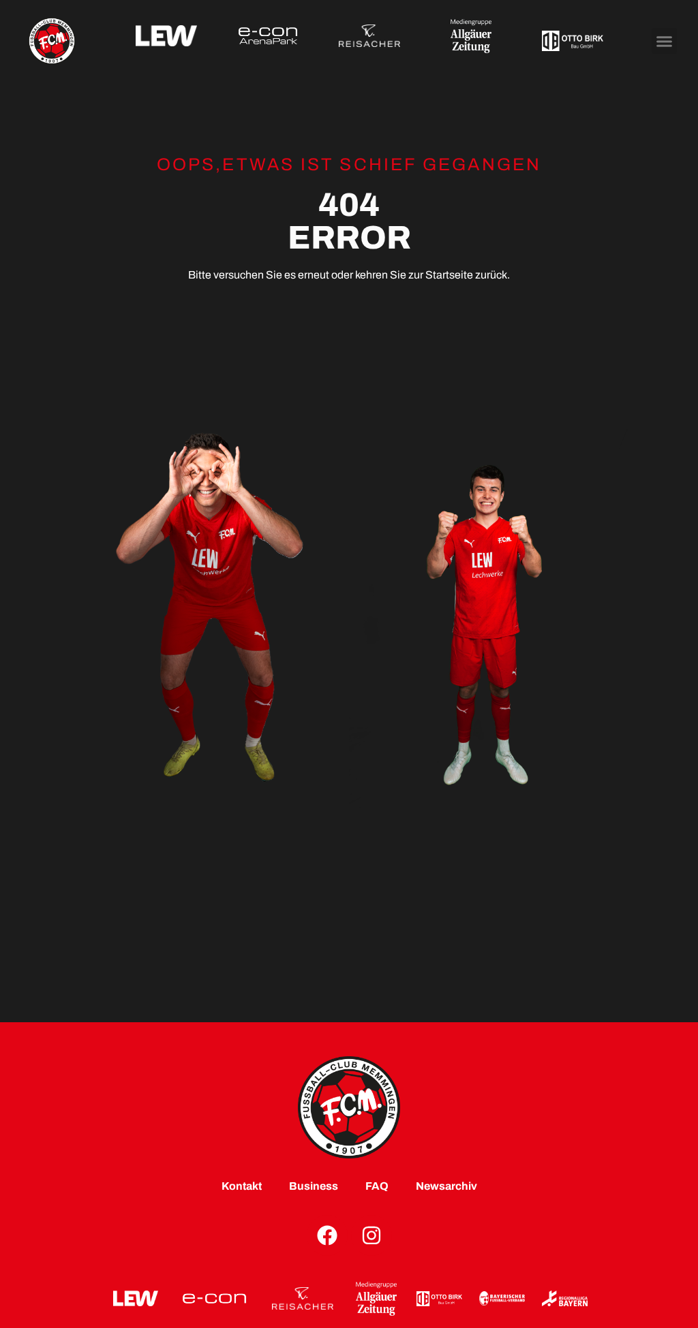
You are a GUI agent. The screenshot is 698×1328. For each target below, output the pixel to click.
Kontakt (242, 1186)
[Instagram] (371, 1235)
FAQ (377, 1186)
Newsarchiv (446, 1186)
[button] (665, 41)
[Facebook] (327, 1235)
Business (313, 1186)
